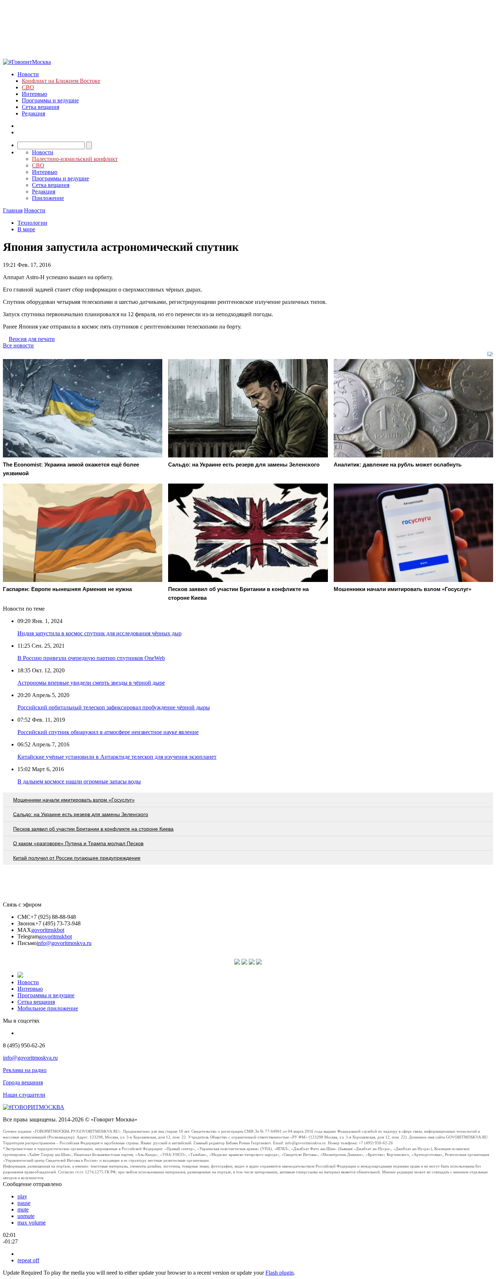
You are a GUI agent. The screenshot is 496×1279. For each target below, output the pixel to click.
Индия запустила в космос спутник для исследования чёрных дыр (99, 633)
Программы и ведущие (50, 100)
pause (24, 1203)
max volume (31, 1222)
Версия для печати (32, 339)
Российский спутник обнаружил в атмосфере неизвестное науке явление (108, 732)
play (22, 1196)
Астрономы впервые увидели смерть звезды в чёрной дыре (91, 683)
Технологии (32, 223)
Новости (28, 74)
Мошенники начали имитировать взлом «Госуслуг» (74, 800)
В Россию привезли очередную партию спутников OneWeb (91, 658)
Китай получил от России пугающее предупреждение (77, 858)
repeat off (28, 1260)
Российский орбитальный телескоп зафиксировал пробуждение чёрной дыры (113, 707)
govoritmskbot (47, 930)
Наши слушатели (24, 1095)
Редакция (33, 113)
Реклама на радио (24, 1070)
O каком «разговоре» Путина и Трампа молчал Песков (78, 843)
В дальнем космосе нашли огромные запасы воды (79, 781)
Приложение (48, 198)
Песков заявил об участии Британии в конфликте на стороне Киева (93, 829)
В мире (26, 229)
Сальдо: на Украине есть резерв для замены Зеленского (80, 814)
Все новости (18, 345)
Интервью (34, 94)
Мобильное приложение (47, 1008)
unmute (25, 1216)
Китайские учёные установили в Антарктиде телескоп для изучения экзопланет (116, 757)
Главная (13, 210)
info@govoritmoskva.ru (64, 943)
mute (23, 1209)
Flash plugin (279, 1273)
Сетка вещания (40, 107)
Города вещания (23, 1082)
